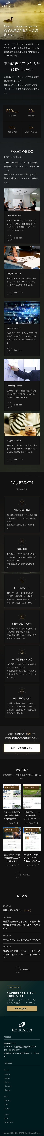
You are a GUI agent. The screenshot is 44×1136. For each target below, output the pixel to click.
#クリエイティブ (12, 823)
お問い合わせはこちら (22, 748)
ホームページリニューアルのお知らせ (21, 940)
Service (6, 1070)
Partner (6, 1118)
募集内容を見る (21, 1009)
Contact (6, 1114)
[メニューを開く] (40, 4)
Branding (8, 1086)
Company (7, 1100)
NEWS (6, 1104)
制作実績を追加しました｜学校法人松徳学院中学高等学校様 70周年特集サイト (21, 925)
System (7, 1082)
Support (7, 1090)
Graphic (7, 1078)
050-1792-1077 (14, 1050)
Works (6, 1096)
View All (23, 875)
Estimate (7, 1108)
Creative (8, 1074)
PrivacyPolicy (8, 1122)
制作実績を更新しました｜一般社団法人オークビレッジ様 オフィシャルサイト (21, 954)
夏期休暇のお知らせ (16, 910)
